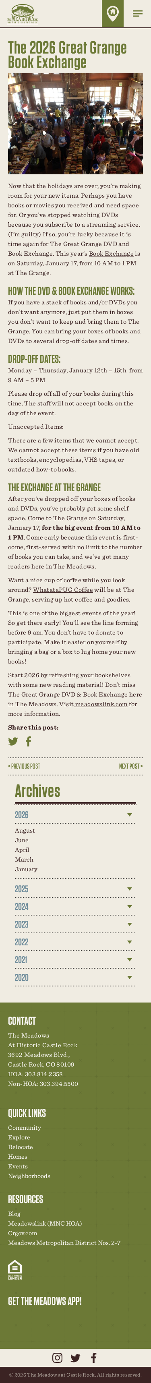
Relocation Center (28, 1318)
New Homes (56, 1318)
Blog (14, 1214)
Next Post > (131, 766)
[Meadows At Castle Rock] (28, 13)
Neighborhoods (29, 1176)
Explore (19, 1137)
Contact (83, 1318)
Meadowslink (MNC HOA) (45, 1223)
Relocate (20, 1147)
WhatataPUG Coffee (63, 589)
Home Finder (113, 13)
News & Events (70, 1318)
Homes (17, 1156)
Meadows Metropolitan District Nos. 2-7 (64, 1243)
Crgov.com (22, 1233)
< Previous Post (24, 766)
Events (18, 1166)
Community (24, 1127)
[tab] (76, 815)
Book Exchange (111, 253)
